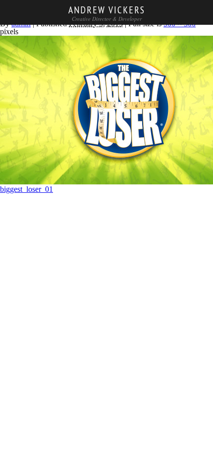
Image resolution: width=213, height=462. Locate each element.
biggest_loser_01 (26, 189)
